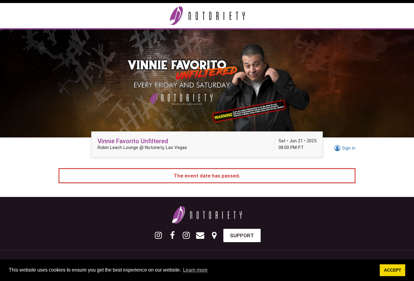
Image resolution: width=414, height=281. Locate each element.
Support (242, 235)
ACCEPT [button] (392, 270)
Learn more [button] (195, 270)
